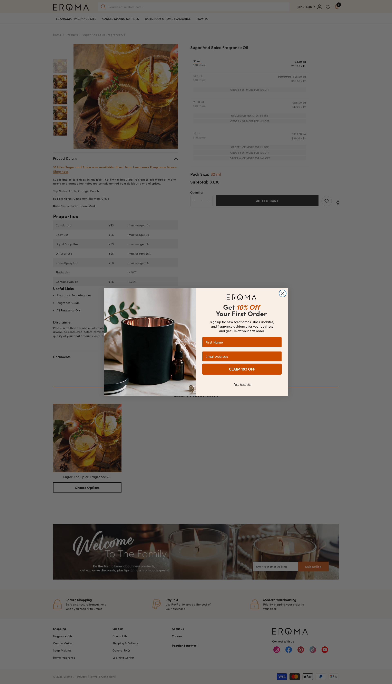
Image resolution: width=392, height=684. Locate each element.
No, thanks (242, 384)
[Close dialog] (282, 293)
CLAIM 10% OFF (242, 369)
